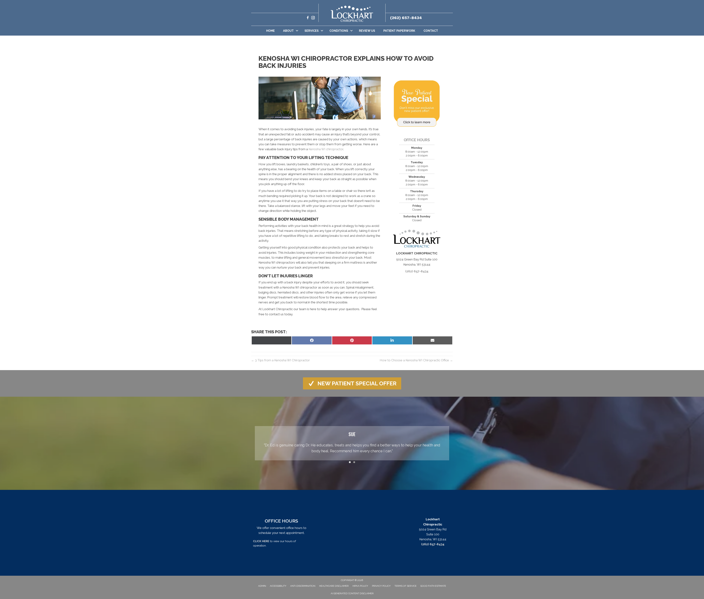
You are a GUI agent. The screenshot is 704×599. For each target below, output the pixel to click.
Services (312, 30)
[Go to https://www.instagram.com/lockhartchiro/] (313, 18)
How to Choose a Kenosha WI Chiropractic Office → (416, 360)
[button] (297, 31)
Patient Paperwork (399, 30)
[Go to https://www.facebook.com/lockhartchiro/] (307, 18)
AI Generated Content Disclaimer (352, 593)
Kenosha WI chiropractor (326, 149)
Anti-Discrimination (302, 586)
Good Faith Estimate (433, 586)
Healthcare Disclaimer (334, 586)
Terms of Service (406, 586)
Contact (430, 30)
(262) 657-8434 (406, 17)
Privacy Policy (381, 586)
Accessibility (278, 586)
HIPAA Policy (360, 586)
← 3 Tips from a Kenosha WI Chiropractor (280, 360)
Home (270, 30)
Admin (262, 586)
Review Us (367, 30)
